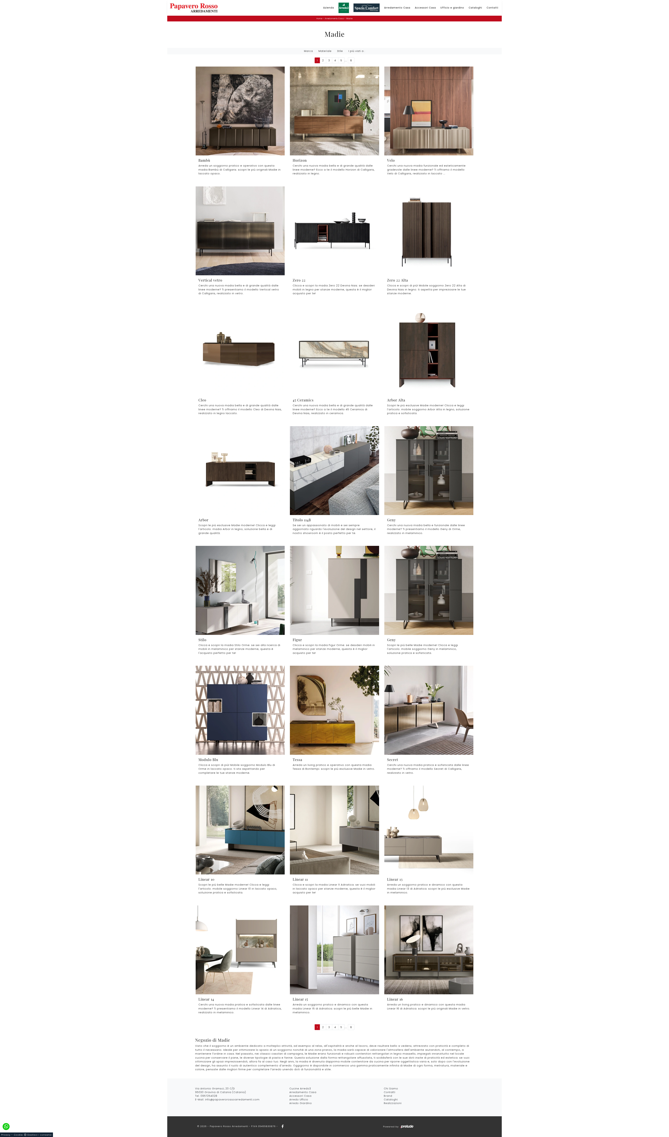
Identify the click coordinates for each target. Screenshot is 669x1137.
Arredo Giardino (300, 1103)
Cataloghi (475, 8)
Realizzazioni (393, 1103)
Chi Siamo (391, 1088)
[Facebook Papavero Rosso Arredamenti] (281, 1126)
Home (319, 18)
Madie (349, 18)
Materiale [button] (325, 51)
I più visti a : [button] (356, 51)
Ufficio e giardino (452, 8)
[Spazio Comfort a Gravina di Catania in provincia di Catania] (366, 8)
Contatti (492, 8)
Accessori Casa (425, 8)
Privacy (5, 1134)
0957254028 (209, 1096)
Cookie (18, 1134)
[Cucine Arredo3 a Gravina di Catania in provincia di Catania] (343, 7)
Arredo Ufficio (298, 1099)
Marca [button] (308, 51)
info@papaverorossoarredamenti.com (232, 1099)
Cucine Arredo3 (300, 1088)
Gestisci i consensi (39, 1134)
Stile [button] (340, 51)
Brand (388, 1096)
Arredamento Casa (397, 8)
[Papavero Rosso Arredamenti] (193, 8)
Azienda (328, 8)
